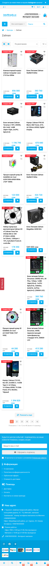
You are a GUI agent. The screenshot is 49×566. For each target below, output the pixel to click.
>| (37, 422)
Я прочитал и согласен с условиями (25, 458)
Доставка (7, 489)
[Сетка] (4, 44)
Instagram (32, 3)
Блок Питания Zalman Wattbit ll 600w (35, 72)
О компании (9, 469)
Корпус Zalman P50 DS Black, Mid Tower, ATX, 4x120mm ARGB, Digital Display (35, 126)
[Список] (8, 44)
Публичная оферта (11, 476)
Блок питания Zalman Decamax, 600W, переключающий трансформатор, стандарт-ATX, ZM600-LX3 (36, 334)
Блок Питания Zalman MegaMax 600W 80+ (35, 228)
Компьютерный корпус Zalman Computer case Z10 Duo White (12, 73)
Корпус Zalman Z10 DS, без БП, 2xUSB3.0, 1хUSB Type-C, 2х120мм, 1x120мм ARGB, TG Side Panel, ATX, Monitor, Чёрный (12, 386)
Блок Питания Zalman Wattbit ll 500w (35, 176)
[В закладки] (21, 51)
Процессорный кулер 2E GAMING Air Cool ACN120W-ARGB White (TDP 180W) (12, 178)
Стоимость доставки (12, 479)
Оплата (7, 492)
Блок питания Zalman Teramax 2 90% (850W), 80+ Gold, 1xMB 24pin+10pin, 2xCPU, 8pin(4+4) (12, 127)
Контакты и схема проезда (14, 496)
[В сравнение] (21, 54)
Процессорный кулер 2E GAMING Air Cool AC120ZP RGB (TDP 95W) (12, 331)
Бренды (10, 30)
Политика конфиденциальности (17, 472)
